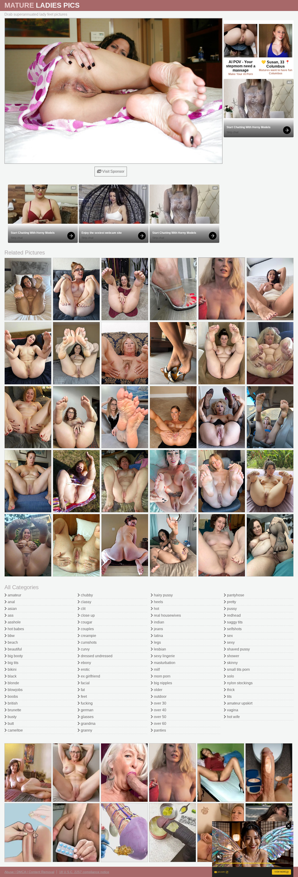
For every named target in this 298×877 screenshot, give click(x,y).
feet (83, 696)
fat (82, 690)
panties (159, 730)
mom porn (161, 676)
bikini (12, 669)
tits (229, 696)
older (157, 690)
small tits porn (238, 669)
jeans (158, 629)
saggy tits (234, 622)
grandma (87, 724)
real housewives (167, 615)
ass (10, 615)
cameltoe (15, 730)
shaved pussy (238, 649)
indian (158, 622)
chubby (86, 595)
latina (158, 636)
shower (232, 656)
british (12, 703)
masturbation (164, 663)
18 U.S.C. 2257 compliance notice (84, 872)
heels (158, 602)
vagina (232, 710)
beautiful (14, 649)
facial (85, 683)
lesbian (159, 649)
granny (86, 730)
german (86, 710)
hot (156, 609)
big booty (15, 656)
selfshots (234, 629)
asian (12, 609)
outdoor (159, 696)
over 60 (159, 724)
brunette (14, 710)
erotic (85, 669)
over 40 (159, 710)
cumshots (88, 642)
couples (87, 629)
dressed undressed (96, 656)
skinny (232, 663)
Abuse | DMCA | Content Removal (29, 872)
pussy (231, 609)
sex (229, 636)
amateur (14, 595)
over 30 (159, 703)
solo (230, 676)
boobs (12, 696)
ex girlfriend (90, 676)
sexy (230, 642)
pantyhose (235, 595)
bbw (11, 636)
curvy (85, 649)
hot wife (233, 717)
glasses (87, 717)
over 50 (159, 717)
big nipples (162, 683)
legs (157, 642)
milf (156, 669)
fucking (86, 703)
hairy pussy (163, 595)
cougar (86, 622)
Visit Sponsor (112, 171)
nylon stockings (239, 683)
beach (12, 642)
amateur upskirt (239, 703)
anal (11, 602)
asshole (14, 622)
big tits (12, 663)
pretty (231, 602)
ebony (85, 663)
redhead (233, 615)
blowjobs (15, 690)
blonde (13, 683)
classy (85, 602)
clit (82, 609)
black (12, 676)
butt (10, 724)
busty (12, 717)
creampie (88, 636)
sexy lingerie (164, 656)
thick (230, 690)
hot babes (15, 629)
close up (87, 615)
